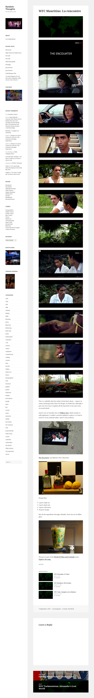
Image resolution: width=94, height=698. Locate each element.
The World (8, 187)
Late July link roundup (12, 156)
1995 (7, 301)
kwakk (7, 401)
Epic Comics (9, 215)
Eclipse (7, 369)
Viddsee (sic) (64, 413)
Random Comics (12, 114)
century (8, 345)
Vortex (7, 217)
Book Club (8, 331)
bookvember (9, 337)
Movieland (8, 185)
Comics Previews (10, 229)
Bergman (8, 319)
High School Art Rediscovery (14, 53)
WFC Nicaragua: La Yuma (61, 574)
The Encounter (44, 458)
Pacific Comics (10, 213)
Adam (7, 166)
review (7, 436)
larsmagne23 (57, 609)
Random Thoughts (10, 7)
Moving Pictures (10, 199)
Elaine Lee (8, 219)
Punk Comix (9, 222)
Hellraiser (8, 392)
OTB (7, 428)
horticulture (9, 398)
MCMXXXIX (9, 197)
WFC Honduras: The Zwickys (62, 583)
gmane (7, 389)
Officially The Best (11, 188)
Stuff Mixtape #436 (11, 73)
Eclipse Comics (10, 212)
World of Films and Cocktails (64, 557)
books (7, 334)
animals (8, 310)
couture (8, 360)
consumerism (9, 354)
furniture (8, 384)
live (7, 407)
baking (7, 313)
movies (7, 410)
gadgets (8, 387)
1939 (7, 298)
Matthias (8, 131)
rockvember (9, 442)
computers (9, 351)
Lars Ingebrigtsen (10, 39)
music (7, 413)
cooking (8, 357)
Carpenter (8, 340)
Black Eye (8, 226)
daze (7, 363)
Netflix (7, 419)
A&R (7, 307)
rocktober (8, 439)
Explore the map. (45, 559)
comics (7, 348)
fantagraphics (9, 378)
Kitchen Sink (9, 224)
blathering (8, 328)
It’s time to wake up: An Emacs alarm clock (14, 158)
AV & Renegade (10, 220)
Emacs (7, 375)
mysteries (8, 416)
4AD (7, 304)
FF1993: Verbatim (17, 163)
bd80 (7, 316)
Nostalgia (8, 64)
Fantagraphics (9, 210)
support (8, 172)
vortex (7, 454)
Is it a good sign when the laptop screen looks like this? (14, 167)
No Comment (9, 425)
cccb (7, 342)
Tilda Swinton (9, 190)
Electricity (8, 50)
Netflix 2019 (9, 194)
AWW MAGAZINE (10, 61)
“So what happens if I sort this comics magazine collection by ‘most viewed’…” (13, 78)
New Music (9, 422)
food (7, 381)
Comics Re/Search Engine (13, 227)
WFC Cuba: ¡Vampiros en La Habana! (65, 592)
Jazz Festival (9, 67)
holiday (8, 395)
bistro (7, 322)
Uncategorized (10, 451)
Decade (8, 196)
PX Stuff (8, 56)
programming (9, 431)
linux (7, 404)
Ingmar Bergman (10, 192)
